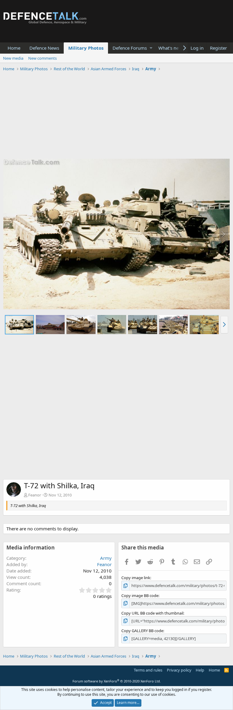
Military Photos (85, 48)
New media (13, 58)
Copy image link (135, 577)
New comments (42, 58)
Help (200, 670)
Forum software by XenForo (117, 681)
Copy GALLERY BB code (142, 630)
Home (14, 48)
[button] (151, 48)
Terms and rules (148, 670)
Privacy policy (179, 670)
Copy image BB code (139, 595)
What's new (170, 48)
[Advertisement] (116, 116)
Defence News (44, 48)
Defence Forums (130, 48)
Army (106, 558)
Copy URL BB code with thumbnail (152, 613)
